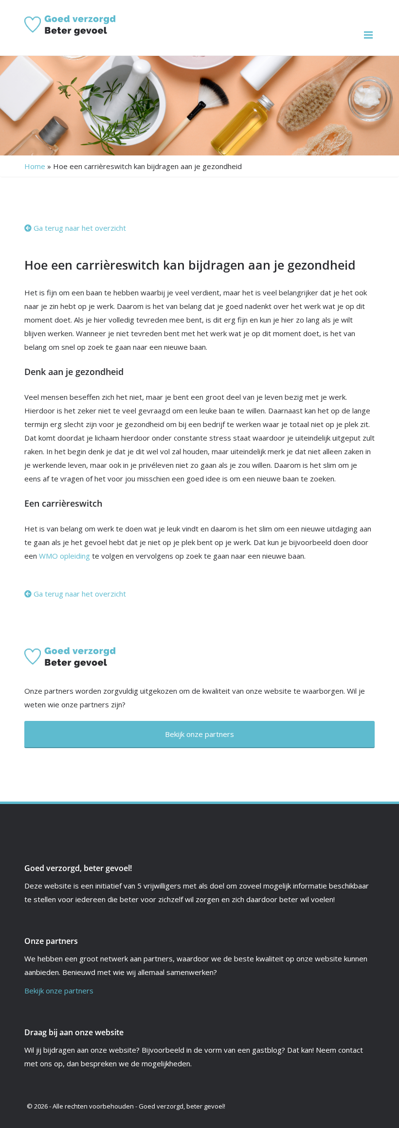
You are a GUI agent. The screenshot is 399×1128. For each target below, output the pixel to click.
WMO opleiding (64, 556)
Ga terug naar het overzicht (79, 228)
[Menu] (368, 35)
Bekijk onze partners (58, 990)
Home (34, 166)
